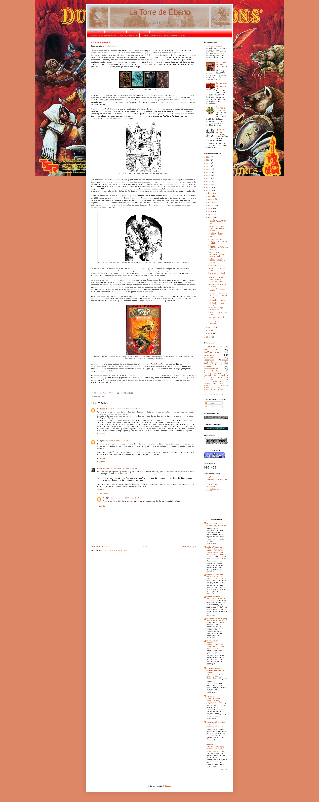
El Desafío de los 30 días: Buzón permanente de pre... (164, 35)
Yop (98, 441)
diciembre (212, 193)
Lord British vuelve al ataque (217, 313)
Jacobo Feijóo (103, 468)
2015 (208, 184)
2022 (208, 163)
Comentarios (212, 407)
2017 (208, 178)
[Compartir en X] (127, 393)
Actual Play (208, 392)
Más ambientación (215, 265)
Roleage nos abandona (221, 63)
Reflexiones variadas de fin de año (221, 108)
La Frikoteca (211, 523)
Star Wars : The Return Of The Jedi (215, 599)
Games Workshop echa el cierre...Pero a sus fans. (217, 222)
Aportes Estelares (214, 620)
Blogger (168, 786)
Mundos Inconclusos (214, 575)
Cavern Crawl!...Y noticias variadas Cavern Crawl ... (216, 254)
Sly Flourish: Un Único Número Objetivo (215, 675)
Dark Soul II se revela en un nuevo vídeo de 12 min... (217, 295)
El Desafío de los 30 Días (216, 348)
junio (210, 211)
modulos (224, 362)
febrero (211, 330)
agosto (211, 205)
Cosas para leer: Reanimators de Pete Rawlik (214, 702)
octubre (211, 199)
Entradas (211, 403)
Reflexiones (211, 352)
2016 (208, 181)
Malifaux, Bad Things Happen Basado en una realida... (217, 241)
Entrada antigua (189, 546)
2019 (208, 172)
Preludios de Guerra (215, 726)
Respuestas (103, 494)
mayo (210, 214)
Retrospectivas (211, 368)
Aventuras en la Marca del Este (217, 480)
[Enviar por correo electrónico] (122, 393)
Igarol (208, 477)
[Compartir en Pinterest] (132, 393)
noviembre (212, 196)
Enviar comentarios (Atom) (115, 550)
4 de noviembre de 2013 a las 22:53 (124, 498)
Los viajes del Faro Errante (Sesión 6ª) (215, 577)
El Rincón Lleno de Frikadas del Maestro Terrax (215, 670)
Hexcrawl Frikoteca (219, 379)
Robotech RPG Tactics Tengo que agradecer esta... (217, 228)
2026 (208, 157)
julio (210, 208)
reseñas (103, 396)
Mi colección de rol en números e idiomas (216, 526)
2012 (208, 337)
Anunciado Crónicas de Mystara (217, 285)
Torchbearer (210, 366)
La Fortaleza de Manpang (216, 619)
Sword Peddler (211, 487)
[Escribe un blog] (125, 393)
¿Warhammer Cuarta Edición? (220, 131)
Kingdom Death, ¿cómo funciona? (217, 323)
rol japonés (216, 364)
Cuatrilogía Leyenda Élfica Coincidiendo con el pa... (217, 234)
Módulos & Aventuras (115, 31)
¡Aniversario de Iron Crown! (216, 269)
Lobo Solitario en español (213, 490)
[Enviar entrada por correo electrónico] (118, 393)
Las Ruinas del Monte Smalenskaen (179, 31)
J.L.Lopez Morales (104, 409)
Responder (101, 434)
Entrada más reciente (100, 546)
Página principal (96, 31)
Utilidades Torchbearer (138, 31)
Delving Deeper (212, 484)
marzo (210, 327)
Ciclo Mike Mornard (213, 371)
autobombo (208, 357)
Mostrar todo (224, 769)
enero (210, 333)
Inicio (146, 546)
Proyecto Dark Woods (218, 377)
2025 (208, 160)
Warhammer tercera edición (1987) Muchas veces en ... (218, 248)
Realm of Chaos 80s (214, 547)
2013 (208, 190)
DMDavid (209, 744)
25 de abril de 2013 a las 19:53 (126, 409)
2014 (208, 187)
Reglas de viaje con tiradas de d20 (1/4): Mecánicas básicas (215, 646)
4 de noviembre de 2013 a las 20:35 (124, 468)
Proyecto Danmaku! (213, 373)
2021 (208, 166)
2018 (208, 175)
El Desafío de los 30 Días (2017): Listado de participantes (113, 35)
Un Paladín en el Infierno (213, 642)
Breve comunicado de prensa (216, 318)
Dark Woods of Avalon (217, 300)
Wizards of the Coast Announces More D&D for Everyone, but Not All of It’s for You (216, 748)
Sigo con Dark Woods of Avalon (218, 290)
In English (155, 31)
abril (210, 217)
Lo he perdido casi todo (216, 46)
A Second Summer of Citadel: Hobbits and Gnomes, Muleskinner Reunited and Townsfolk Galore (216, 552)
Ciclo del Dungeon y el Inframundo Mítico (216, 386)
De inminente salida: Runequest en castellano (221, 85)
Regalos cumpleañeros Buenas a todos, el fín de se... (217, 260)
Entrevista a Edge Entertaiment (215, 308)
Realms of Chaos (213, 597)
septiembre (213, 202)
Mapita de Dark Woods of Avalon (217, 274)
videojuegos (209, 360)
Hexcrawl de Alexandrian (216, 375)
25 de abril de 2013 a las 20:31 (116, 441)
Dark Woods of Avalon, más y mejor (217, 304)
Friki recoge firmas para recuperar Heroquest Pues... (216, 279)
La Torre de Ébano (159, 12)
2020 (208, 169)
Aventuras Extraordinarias (213, 697)
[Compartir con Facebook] (129, 393)
